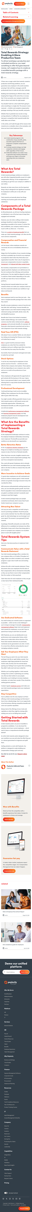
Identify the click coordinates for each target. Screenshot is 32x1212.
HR (5, 1012)
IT (4, 1017)
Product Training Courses (10, 1107)
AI (4, 1157)
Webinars (6, 1097)
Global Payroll (7, 1036)
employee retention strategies (14, 447)
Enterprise (7, 999)
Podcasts (6, 1094)
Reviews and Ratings (9, 1060)
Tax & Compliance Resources (11, 1102)
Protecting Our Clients (9, 1141)
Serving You (7, 1139)
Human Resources (8, 1039)
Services (7, 1022)
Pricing (6, 1183)
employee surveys (16, 686)
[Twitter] (6, 1199)
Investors (6, 1131)
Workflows (6, 1162)
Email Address (11, 972)
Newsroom (7, 1133)
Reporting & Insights (9, 1165)
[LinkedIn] (3, 1199)
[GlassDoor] (13, 1199)
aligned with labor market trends (20, 264)
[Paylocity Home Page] (7, 3)
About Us (6, 1126)
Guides (6, 1091)
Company (7, 1122)
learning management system (12, 413)
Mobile (6, 1160)
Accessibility (23, 1205)
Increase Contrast (13, 1193)
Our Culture (7, 1136)
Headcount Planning (9, 1083)
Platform (7, 1008)
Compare (6, 1065)
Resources (7, 1088)
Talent (5, 1044)
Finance (6, 1015)
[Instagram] (20, 1199)
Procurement (7, 1081)
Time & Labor (7, 1041)
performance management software (18, 411)
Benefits (6, 1046)
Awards (6, 1144)
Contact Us (8, 1169)
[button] (16, 599)
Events (6, 1099)
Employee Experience (9, 1049)
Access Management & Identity (12, 1118)
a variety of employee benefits (15, 232)
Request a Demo (8, 1178)
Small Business (7, 994)
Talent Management (9, 1052)
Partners (6, 1004)
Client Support (8, 1173)
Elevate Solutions (8, 1025)
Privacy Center (6, 1205)
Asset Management (9, 1115)
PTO (2, 343)
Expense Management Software (12, 1073)
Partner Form (7, 1176)
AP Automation (8, 1078)
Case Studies (7, 1062)
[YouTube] (16, 1199)
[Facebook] (10, 1199)
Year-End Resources (9, 1104)
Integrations (7, 1155)
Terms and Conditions (15, 1205)
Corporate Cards (8, 1075)
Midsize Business (8, 996)
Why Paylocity (8, 1056)
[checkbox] (5, 1193)
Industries (6, 1001)
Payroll (6, 1033)
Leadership (7, 1146)
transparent (4, 264)
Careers (6, 1128)
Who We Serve (9, 990)
